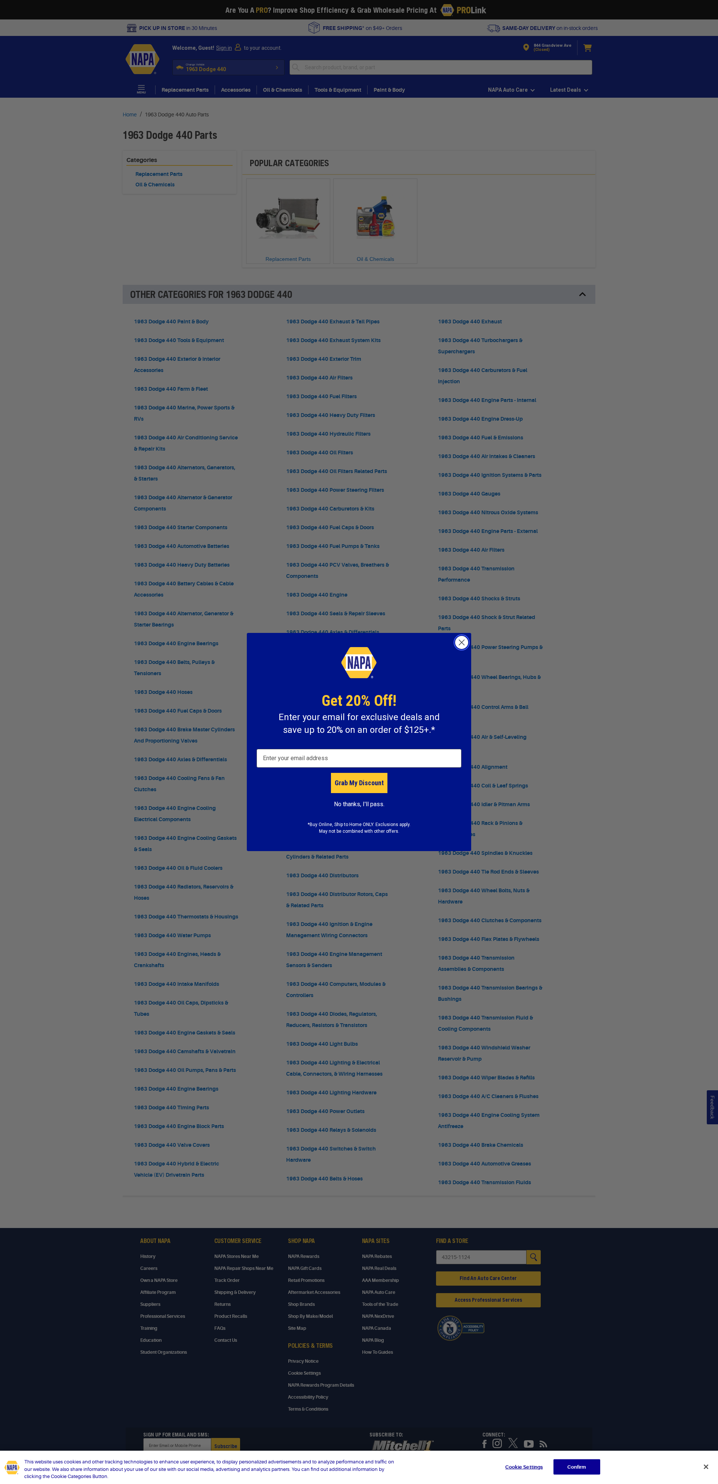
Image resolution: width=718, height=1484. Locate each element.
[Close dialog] (461, 642)
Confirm (576, 1466)
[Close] (706, 1467)
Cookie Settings (524, 1466)
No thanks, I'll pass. (359, 804)
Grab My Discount (359, 783)
